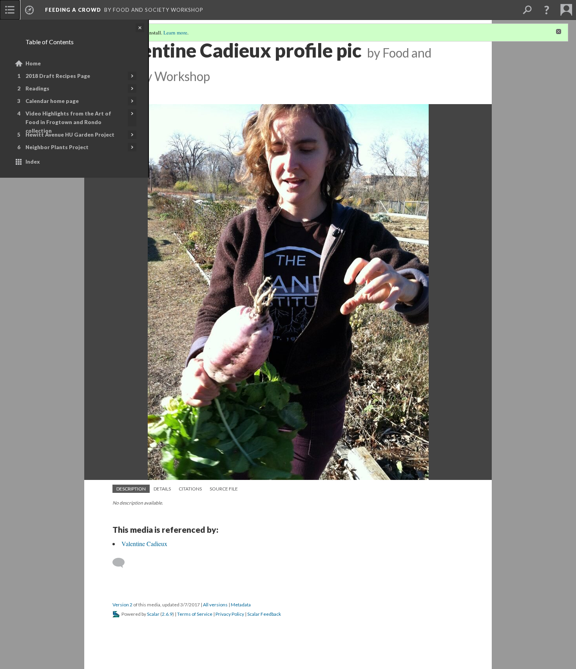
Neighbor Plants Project (57, 147)
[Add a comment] (122, 563)
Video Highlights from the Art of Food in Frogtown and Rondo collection (68, 122)
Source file (224, 489)
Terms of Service (194, 614)
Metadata (241, 605)
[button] (546, 10)
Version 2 (122, 605)
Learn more (175, 32)
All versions (215, 605)
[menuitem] (10, 10)
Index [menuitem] (32, 162)
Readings (37, 88)
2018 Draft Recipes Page (57, 76)
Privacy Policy (230, 614)
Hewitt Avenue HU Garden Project (69, 135)
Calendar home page (52, 101)
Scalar (153, 614)
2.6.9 (167, 614)
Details (162, 489)
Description (131, 489)
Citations (190, 489)
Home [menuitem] (33, 63)
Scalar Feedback (264, 614)
